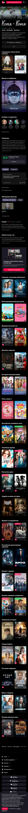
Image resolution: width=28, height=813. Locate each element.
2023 (5, 28)
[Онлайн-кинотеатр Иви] (4, 2)
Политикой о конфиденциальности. (11, 805)
